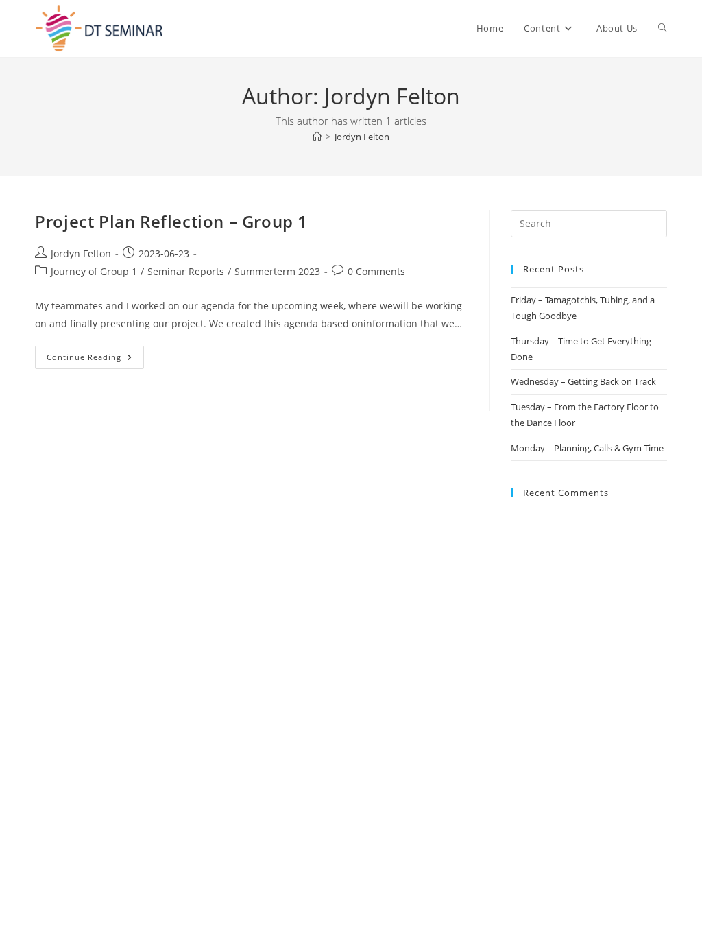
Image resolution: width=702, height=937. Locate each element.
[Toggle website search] (662, 28)
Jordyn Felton (362, 136)
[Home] (317, 136)
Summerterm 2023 (277, 271)
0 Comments (376, 271)
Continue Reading (95, 354)
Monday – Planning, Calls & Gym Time (587, 448)
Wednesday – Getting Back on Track (583, 381)
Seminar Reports (185, 271)
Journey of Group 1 (94, 271)
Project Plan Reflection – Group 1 (171, 221)
